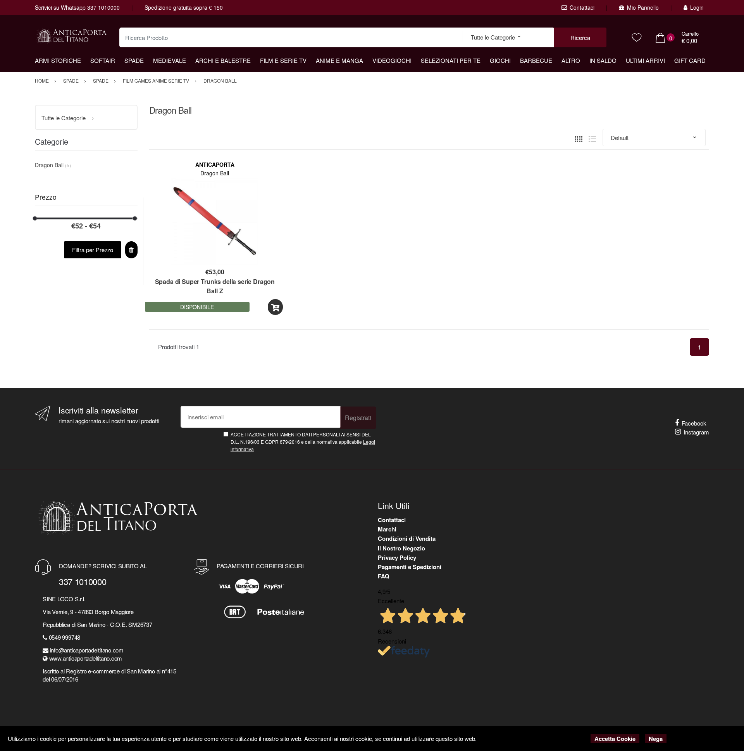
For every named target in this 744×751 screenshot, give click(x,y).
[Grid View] (579, 138)
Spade (134, 60)
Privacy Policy (397, 557)
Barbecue (536, 60)
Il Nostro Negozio (401, 548)
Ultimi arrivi (645, 60)
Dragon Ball (214, 173)
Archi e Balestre (223, 60)
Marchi (387, 529)
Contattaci (582, 7)
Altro (570, 60)
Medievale (169, 60)
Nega (656, 738)
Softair (102, 60)
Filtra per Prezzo (92, 250)
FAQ (383, 576)
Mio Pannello (643, 7)
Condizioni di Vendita (407, 538)
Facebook (694, 423)
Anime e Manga (339, 60)
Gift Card (690, 60)
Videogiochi (392, 60)
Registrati (358, 417)
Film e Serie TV (283, 60)
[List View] (592, 138)
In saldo (603, 60)
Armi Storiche (58, 60)
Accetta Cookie (615, 738)
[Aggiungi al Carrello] (275, 307)
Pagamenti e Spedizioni (409, 566)
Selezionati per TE (450, 60)
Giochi (500, 60)
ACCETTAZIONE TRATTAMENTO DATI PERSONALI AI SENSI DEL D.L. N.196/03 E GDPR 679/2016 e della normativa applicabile (303, 442)
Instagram (696, 432)
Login (697, 7)
